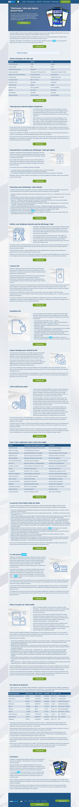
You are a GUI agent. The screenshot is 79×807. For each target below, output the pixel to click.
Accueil (24, 1)
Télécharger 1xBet (65, 1)
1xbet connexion (46, 1)
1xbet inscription (55, 1)
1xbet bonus (39, 1)
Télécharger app (24, 22)
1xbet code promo (31, 1)
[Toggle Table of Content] (60, 53)
